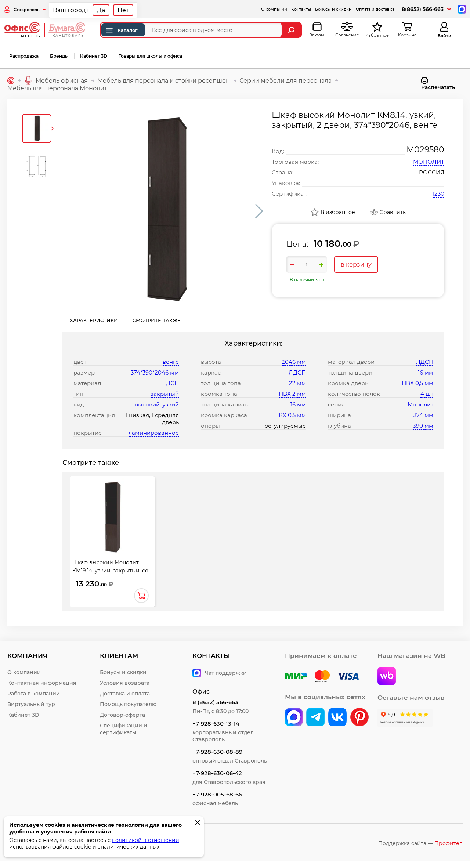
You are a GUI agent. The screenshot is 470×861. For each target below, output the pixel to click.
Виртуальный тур (31, 704)
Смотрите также (157, 320)
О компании (274, 9)
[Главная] (10, 80)
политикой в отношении (145, 840)
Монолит (420, 404)
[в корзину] (141, 595)
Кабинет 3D (93, 56)
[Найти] (292, 30)
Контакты (301, 9)
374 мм (423, 415)
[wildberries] (386, 677)
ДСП (172, 383)
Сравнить (393, 212)
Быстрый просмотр (112, 513)
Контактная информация (41, 683)
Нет (123, 10)
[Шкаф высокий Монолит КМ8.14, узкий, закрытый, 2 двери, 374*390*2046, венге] (163, 211)
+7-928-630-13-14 (215, 723)
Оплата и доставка (375, 9)
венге (171, 361)
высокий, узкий (157, 404)
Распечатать (438, 87)
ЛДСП (297, 372)
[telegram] (315, 718)
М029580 (425, 150)
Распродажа (24, 56)
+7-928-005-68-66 (217, 794)
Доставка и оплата (125, 693)
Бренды (59, 56)
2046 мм (294, 361)
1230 (438, 193)
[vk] (294, 717)
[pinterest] (359, 718)
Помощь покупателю (128, 704)
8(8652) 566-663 (423, 9)
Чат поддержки (226, 673)
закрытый (165, 393)
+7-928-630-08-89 (217, 751)
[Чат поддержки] (461, 8)
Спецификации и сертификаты (123, 729)
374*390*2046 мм (155, 372)
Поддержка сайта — (420, 843)
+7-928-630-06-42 (217, 773)
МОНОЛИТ (428, 161)
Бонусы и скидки (333, 9)
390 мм (423, 425)
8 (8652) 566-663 (215, 702)
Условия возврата (124, 683)
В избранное (338, 212)
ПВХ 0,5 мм (290, 415)
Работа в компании (33, 693)
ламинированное (154, 432)
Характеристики (94, 320)
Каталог (128, 30)
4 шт (426, 393)
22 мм (297, 383)
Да (101, 10)
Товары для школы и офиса (150, 56)
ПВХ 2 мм (292, 393)
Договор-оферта (122, 715)
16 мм (298, 404)
